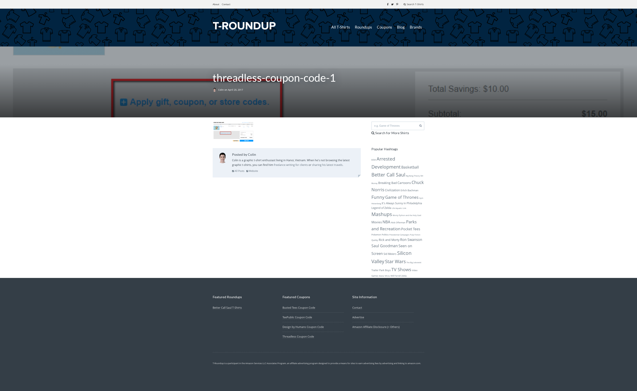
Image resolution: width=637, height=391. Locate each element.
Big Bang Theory (413, 176)
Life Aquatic (397, 208)
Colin (221, 89)
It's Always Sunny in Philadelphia (402, 203)
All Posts (239, 171)
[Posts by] (215, 89)
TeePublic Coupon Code (297, 317)
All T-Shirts (340, 27)
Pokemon (376, 234)
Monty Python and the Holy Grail (407, 215)
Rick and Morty (389, 240)
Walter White (384, 276)
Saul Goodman (384, 245)
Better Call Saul (388, 174)
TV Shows (401, 269)
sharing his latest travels (327, 165)
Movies (376, 222)
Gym (421, 198)
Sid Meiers (390, 254)
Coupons (384, 27)
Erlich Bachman (409, 190)
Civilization (392, 190)
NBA (386, 221)
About (216, 4)
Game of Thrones (402, 197)
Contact (226, 4)
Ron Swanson (411, 239)
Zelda (404, 275)
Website (253, 171)
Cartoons (404, 182)
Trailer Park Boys (381, 270)
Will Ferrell (395, 275)
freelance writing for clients (291, 165)
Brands (416, 27)
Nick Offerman (398, 222)
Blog (401, 27)
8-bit (373, 159)
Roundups (363, 27)
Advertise (358, 317)
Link (404, 208)
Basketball (410, 167)
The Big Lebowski (413, 262)
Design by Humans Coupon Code (303, 327)
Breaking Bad (387, 183)
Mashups (381, 214)
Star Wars (395, 261)
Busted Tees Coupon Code (299, 307)
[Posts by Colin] (222, 158)
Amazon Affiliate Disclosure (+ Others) (376, 327)
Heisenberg (376, 203)
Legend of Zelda (381, 208)
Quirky (374, 240)
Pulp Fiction (415, 235)
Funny (378, 197)
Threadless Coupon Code (298, 336)
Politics (385, 234)
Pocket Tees (410, 229)
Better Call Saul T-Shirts (227, 307)
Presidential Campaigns (399, 235)
